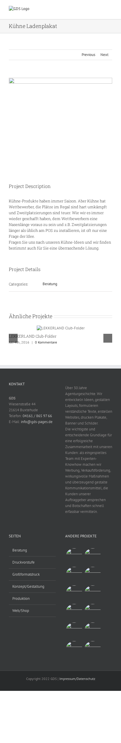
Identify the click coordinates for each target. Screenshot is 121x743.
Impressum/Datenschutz (77, 678)
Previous (88, 54)
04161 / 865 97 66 (37, 415)
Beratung (50, 283)
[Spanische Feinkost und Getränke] (74, 594)
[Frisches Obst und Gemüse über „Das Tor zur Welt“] (74, 575)
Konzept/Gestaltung (28, 586)
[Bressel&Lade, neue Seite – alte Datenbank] (74, 649)
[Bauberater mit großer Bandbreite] (92, 631)
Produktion (21, 598)
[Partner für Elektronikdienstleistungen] (92, 612)
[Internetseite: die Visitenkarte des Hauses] (74, 612)
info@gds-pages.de (37, 421)
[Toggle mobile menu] (109, 10)
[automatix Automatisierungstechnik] (74, 631)
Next (104, 54)
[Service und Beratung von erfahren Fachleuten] (74, 556)
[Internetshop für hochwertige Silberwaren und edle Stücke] (92, 575)
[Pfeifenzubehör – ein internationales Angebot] (92, 556)
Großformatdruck (26, 574)
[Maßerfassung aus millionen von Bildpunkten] (92, 649)
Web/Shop (20, 610)
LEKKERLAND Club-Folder (32, 336)
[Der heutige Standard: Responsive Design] (92, 594)
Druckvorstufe (23, 562)
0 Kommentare (46, 342)
